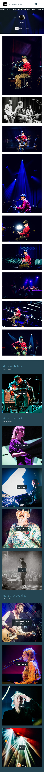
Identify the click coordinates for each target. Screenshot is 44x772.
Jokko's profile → (7, 599)
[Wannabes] (5, 4)
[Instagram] (35, 4)
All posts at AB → (7, 422)
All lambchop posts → (8, 369)
